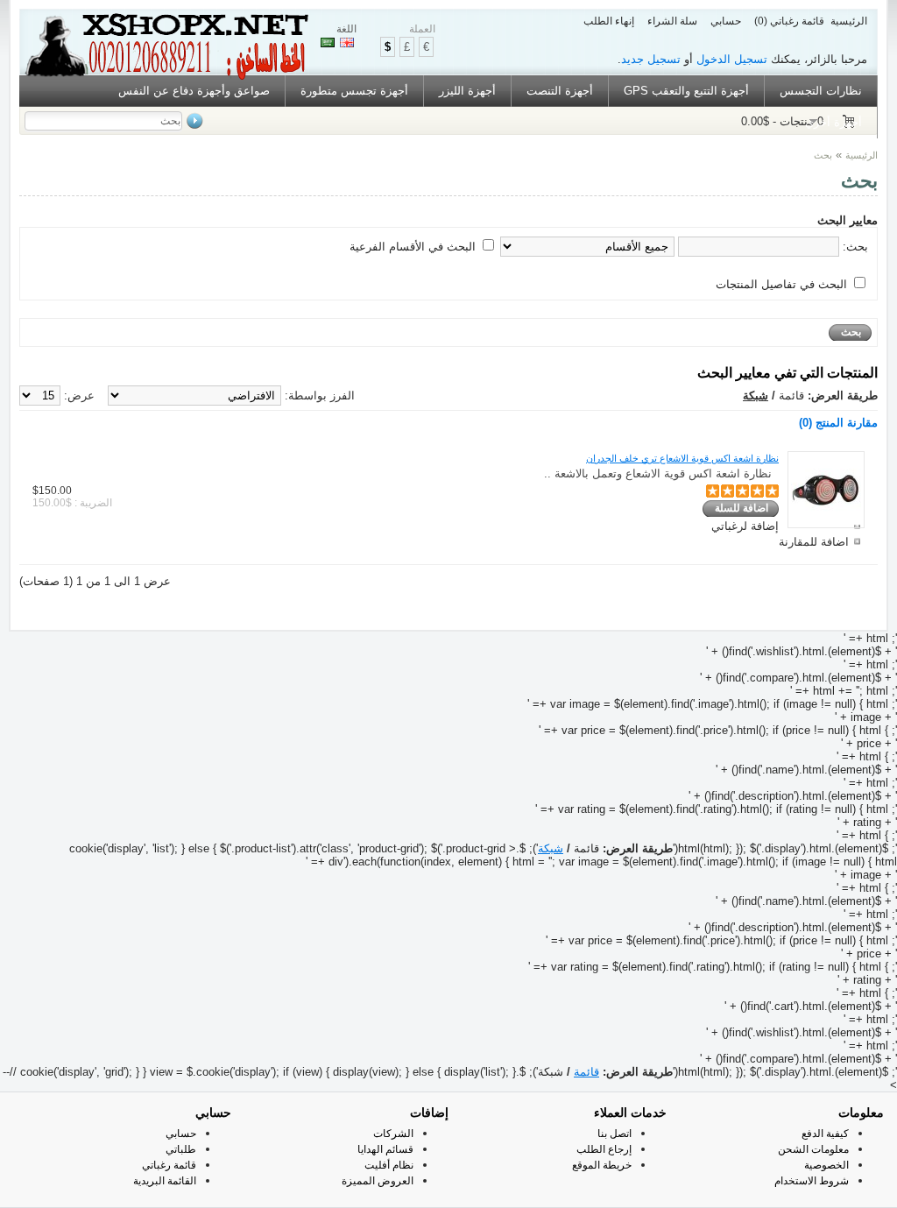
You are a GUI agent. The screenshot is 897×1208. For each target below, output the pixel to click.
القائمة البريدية (164, 1181)
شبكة (755, 395)
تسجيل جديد (651, 59)
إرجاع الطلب (604, 1149)
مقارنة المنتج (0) (838, 422)
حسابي (725, 21)
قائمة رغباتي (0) (789, 21)
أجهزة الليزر (467, 90)
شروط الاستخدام (811, 1181)
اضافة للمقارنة (814, 541)
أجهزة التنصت (559, 90)
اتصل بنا (614, 1133)
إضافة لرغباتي (745, 526)
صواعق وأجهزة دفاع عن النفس (194, 90)
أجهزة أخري (833, 122)
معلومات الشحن (813, 1149)
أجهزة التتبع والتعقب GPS (686, 90)
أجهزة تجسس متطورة (354, 90)
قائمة (586, 1071)
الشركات (393, 1133)
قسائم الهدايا (385, 1149)
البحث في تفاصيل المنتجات (781, 284)
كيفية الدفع (825, 1133)
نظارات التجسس (821, 90)
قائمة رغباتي (169, 1165)
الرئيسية (848, 21)
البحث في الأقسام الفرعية (413, 246)
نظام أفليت (388, 1165)
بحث (823, 155)
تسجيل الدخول (731, 59)
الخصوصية (826, 1165)
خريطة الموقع (602, 1165)
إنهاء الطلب (608, 21)
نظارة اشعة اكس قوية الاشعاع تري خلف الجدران (682, 458)
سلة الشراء (672, 21)
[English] (347, 42)
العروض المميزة (377, 1181)
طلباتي (181, 1149)
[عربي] (328, 42)
